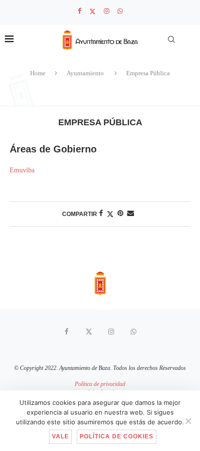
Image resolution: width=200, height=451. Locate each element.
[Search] (171, 39)
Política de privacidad (100, 384)
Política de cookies (116, 436)
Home (38, 73)
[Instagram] (106, 11)
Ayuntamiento (85, 73)
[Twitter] (92, 11)
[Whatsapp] (120, 11)
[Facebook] (79, 11)
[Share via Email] (130, 213)
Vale (60, 436)
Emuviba (22, 170)
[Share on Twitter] (110, 214)
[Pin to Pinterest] (120, 213)
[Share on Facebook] (101, 213)
